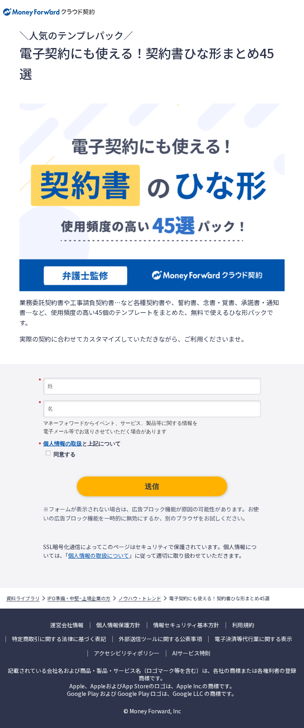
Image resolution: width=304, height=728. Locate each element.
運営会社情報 (67, 625)
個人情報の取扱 (62, 443)
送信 (152, 486)
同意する (64, 454)
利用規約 (243, 625)
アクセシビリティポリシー (127, 653)
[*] (152, 375)
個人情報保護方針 (118, 625)
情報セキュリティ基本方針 (186, 625)
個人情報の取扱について (98, 555)
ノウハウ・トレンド (139, 598)
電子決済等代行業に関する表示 (253, 639)
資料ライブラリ (23, 598)
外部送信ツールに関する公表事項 (160, 639)
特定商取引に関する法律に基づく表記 (59, 639)
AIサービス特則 (191, 653)
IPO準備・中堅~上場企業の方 (79, 598)
